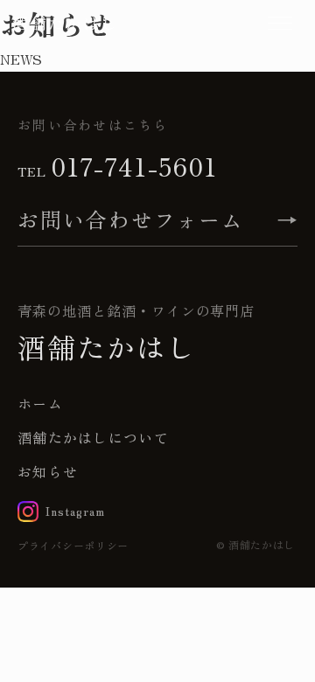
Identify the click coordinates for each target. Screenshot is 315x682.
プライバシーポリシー (73, 545)
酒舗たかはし (65, 22)
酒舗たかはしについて (93, 437)
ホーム (40, 403)
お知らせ (48, 471)
